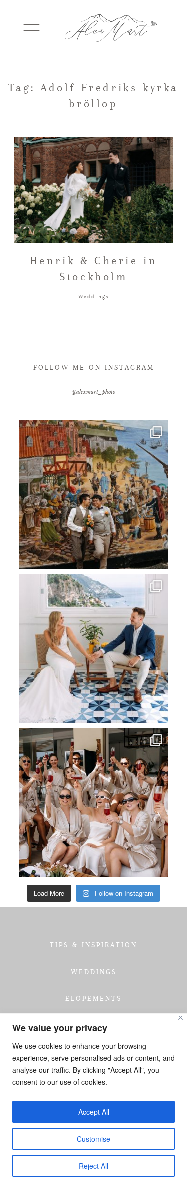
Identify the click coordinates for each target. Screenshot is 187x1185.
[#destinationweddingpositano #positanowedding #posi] (93, 648)
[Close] (180, 1018)
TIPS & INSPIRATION (93, 945)
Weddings (93, 296)
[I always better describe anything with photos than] (93, 802)
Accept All (93, 1112)
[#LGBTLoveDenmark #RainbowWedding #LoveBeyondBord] (93, 494)
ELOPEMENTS (93, 998)
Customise (93, 1139)
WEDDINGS (94, 972)
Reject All (93, 1166)
